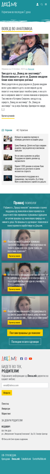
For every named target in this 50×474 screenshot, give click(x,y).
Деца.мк (31, 68)
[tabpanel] (25, 159)
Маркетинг (6, 413)
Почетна (5, 403)
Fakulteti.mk (26, 459)
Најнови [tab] (8, 130)
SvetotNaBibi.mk (39, 459)
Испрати (6, 392)
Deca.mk (16, 459)
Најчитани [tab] (23, 130)
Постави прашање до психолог (25, 333)
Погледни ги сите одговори (25, 342)
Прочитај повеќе (8, 115)
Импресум (6, 408)
